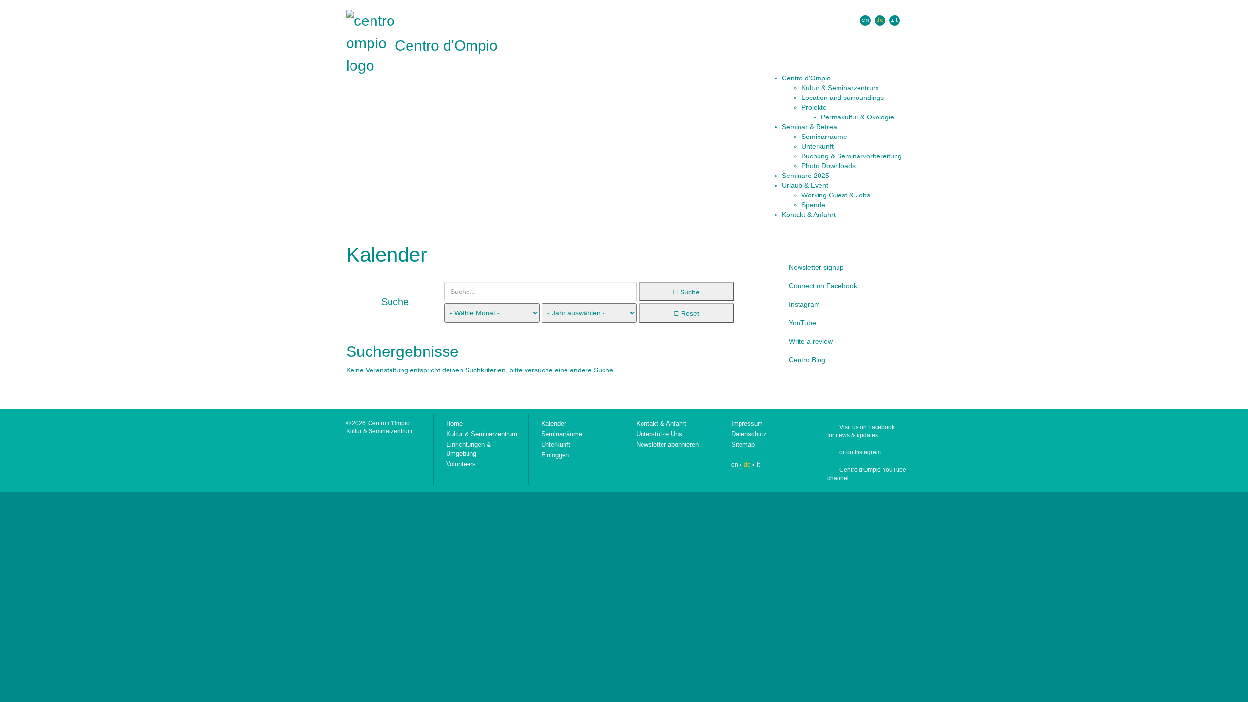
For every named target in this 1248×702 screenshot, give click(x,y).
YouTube (802, 323)
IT (894, 19)
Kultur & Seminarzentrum (481, 434)
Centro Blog (807, 360)
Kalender (553, 423)
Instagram (804, 304)
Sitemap (743, 444)
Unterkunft (555, 444)
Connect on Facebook (823, 286)
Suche (689, 292)
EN (865, 19)
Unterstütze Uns (659, 434)
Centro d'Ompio (446, 46)
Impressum (747, 423)
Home (454, 423)
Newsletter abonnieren (667, 444)
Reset (689, 313)
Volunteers (461, 464)
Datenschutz (749, 434)
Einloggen (555, 455)
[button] (842, 78)
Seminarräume (561, 434)
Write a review (811, 341)
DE (880, 19)
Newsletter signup (816, 267)
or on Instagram (860, 452)
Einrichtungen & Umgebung (468, 449)
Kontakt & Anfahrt (661, 423)
